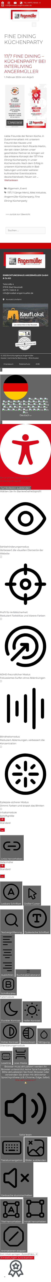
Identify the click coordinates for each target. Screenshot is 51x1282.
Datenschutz (24, 364)
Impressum (8, 364)
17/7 (9, 192)
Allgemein (13, 188)
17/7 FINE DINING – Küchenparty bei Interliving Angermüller (25, 64)
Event (23, 188)
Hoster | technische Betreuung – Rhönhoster (20, 358)
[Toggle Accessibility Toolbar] (1, 370)
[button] (34, 24)
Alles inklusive (38, 192)
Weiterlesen (11, 180)
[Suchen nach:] (25, 230)
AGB (38, 364)
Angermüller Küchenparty (19, 196)
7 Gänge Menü (20, 192)
